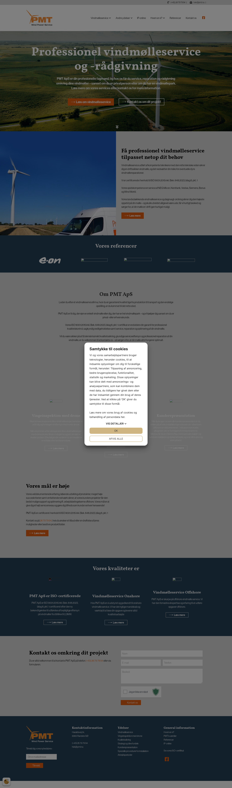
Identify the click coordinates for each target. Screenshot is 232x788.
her (123, 417)
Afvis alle (116, 438)
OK (116, 430)
